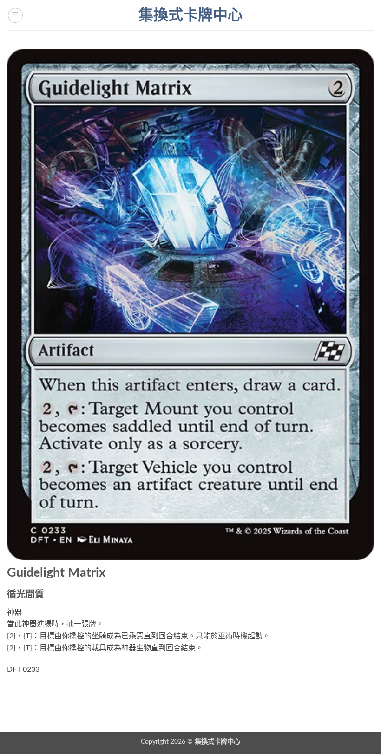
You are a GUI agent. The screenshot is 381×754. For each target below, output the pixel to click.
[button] (15, 15)
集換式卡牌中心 (190, 15)
